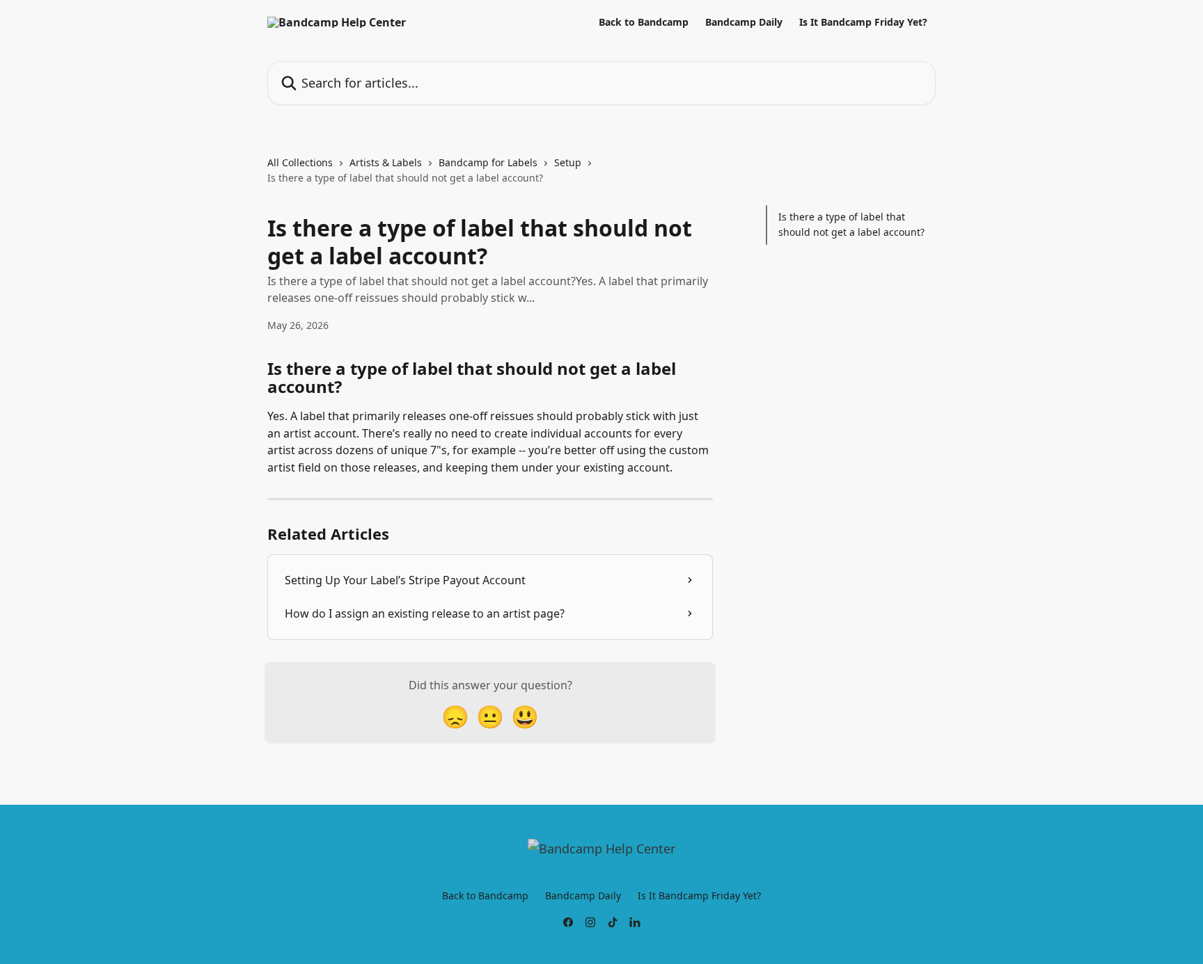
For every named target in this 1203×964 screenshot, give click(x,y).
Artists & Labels (385, 162)
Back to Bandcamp (644, 22)
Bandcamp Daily (744, 22)
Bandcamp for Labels (488, 162)
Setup (567, 162)
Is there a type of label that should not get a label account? (851, 224)
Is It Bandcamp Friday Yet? (863, 22)
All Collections (300, 162)
